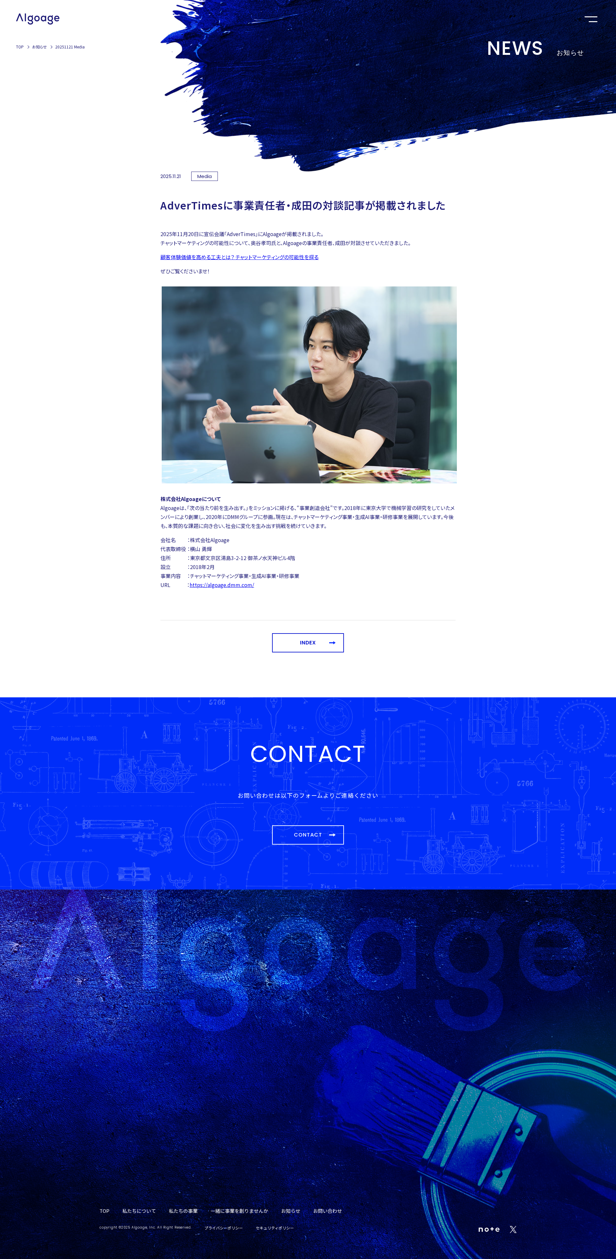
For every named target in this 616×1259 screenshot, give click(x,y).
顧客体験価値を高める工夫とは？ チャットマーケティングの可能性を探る (239, 257)
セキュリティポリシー (275, 1227)
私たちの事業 (183, 1210)
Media (204, 176)
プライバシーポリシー (223, 1227)
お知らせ (39, 46)
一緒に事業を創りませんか (239, 1210)
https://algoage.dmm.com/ (222, 585)
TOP (20, 46)
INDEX (308, 642)
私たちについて (139, 1210)
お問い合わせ (327, 1210)
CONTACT (308, 834)
